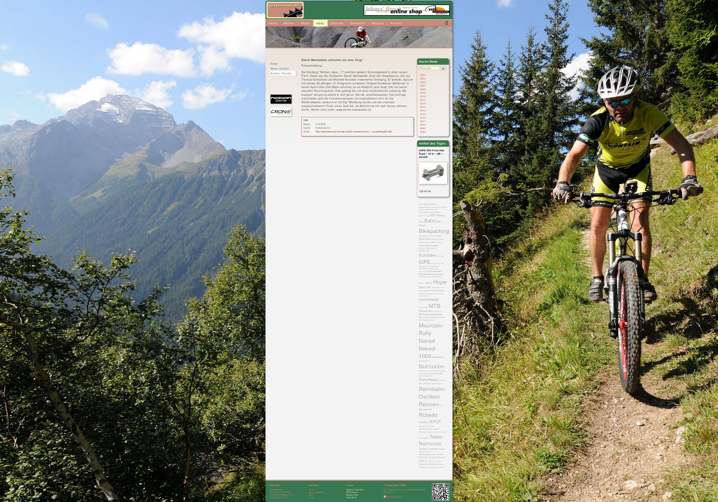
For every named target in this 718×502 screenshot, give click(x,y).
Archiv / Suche (281, 73)
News (274, 63)
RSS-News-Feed (394, 497)
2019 (423, 92)
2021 (423, 85)
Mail (311, 495)
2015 (423, 107)
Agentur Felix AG (354, 489)
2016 (423, 103)
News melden (280, 68)
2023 (423, 78)
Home (311, 489)
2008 (423, 131)
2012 (423, 117)
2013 (423, 114)
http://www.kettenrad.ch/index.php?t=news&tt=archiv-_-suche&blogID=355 (354, 131)
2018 (423, 96)
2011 (423, 121)
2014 (423, 110)
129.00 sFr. (425, 191)
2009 (423, 128)
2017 (423, 100)
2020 (423, 89)
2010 (423, 124)
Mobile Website (316, 492)
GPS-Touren (352, 492)
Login (311, 497)
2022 (423, 82)
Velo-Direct (351, 497)
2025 (423, 75)
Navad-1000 (352, 495)
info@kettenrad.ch (279, 497)
